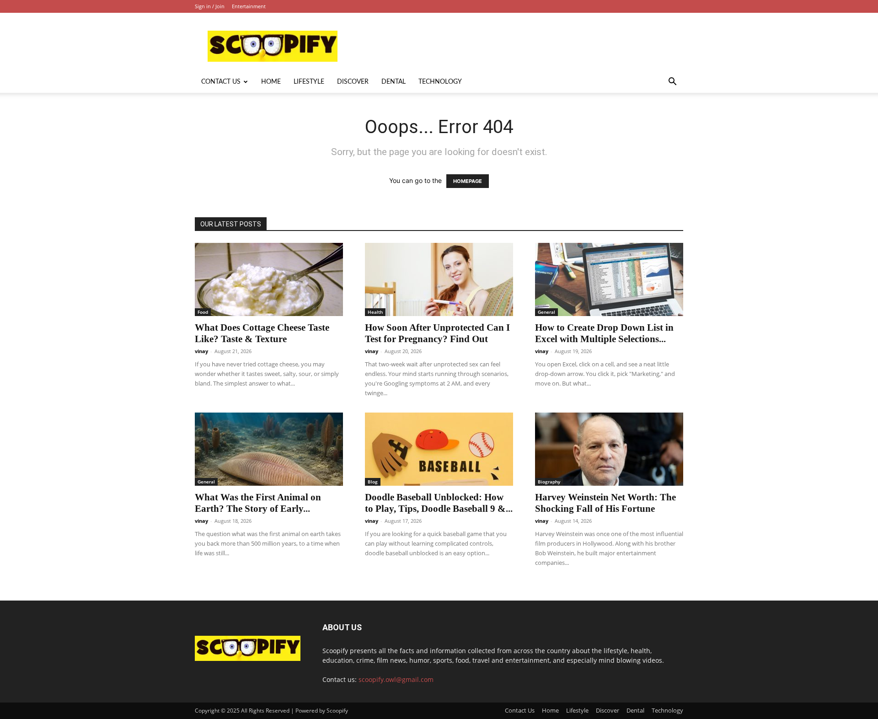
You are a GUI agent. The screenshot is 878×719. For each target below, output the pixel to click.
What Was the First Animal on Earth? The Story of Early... (258, 503)
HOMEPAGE (467, 181)
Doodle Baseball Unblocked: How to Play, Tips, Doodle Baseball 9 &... (439, 503)
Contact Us (221, 82)
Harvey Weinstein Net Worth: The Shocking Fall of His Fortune (605, 503)
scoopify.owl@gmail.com (396, 679)
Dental (393, 82)
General (546, 312)
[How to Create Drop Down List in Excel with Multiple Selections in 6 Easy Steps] (609, 279)
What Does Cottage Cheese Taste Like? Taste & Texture (262, 333)
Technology (440, 82)
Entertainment (249, 6)
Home (271, 82)
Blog (373, 481)
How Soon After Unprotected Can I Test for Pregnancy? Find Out (437, 333)
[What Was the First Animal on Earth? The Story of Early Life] (269, 449)
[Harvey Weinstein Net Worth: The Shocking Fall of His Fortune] (609, 449)
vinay (201, 351)
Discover (353, 82)
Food (203, 312)
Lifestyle (309, 82)
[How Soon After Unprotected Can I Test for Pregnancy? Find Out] (439, 279)
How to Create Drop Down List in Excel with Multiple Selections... (604, 333)
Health (375, 312)
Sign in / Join (210, 6)
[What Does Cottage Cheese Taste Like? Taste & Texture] (269, 279)
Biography (549, 481)
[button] (672, 82)
